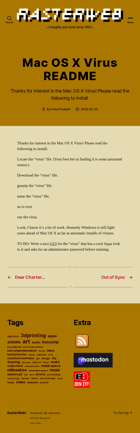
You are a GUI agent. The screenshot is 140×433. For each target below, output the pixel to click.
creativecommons (20, 358)
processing (53, 374)
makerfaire (15, 366)
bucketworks (17, 354)
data (38, 358)
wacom (32, 382)
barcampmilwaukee (22, 350)
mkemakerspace (38, 370)
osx (26, 374)
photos (40, 374)
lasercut (36, 362)
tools (10, 382)
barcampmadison (33, 347)
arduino (14, 342)
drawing (13, 362)
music (55, 370)
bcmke (41, 351)
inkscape (26, 362)
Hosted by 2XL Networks (45, 413)
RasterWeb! (16, 413)
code (50, 355)
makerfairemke (32, 366)
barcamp (50, 342)
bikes (51, 350)
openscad (14, 374)
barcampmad (14, 347)
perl (32, 374)
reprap (25, 378)
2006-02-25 (89, 109)
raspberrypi (13, 378)
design (46, 358)
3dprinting (33, 335)
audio (36, 342)
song (60, 378)
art (26, 341)
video (21, 382)
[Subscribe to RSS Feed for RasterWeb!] (103, 341)
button (31, 354)
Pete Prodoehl (60, 109)
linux (46, 362)
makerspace (50, 366)
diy (54, 358)
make (55, 362)
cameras (41, 354)
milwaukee (17, 370)
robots (34, 378)
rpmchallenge (47, 378)
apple (52, 336)
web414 (44, 382)
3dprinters (13, 336)
